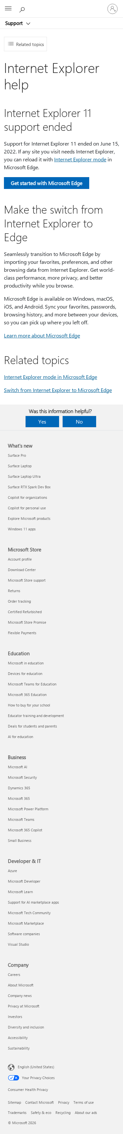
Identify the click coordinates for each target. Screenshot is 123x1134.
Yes (42, 421)
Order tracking (19, 601)
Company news (20, 995)
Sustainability (19, 1048)
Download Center (22, 569)
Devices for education (25, 673)
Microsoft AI (17, 766)
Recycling (63, 1112)
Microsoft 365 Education (27, 694)
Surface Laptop (19, 465)
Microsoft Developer (24, 881)
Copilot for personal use (27, 507)
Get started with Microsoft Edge (46, 182)
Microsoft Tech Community (29, 912)
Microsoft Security (22, 777)
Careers (14, 974)
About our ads (86, 1112)
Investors (15, 1016)
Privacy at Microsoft (23, 1006)
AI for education (20, 736)
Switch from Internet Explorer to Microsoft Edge (58, 389)
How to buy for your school (29, 705)
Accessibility (18, 1037)
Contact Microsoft (39, 1102)
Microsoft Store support (27, 580)
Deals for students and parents (32, 726)
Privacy (63, 1102)
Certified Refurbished (25, 611)
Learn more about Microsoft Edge (42, 335)
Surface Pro (17, 455)
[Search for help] (23, 8)
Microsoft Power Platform (28, 808)
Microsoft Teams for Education (32, 684)
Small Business (19, 840)
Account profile (20, 559)
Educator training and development (36, 715)
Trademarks (17, 1112)
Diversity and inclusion (26, 1027)
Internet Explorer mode (80, 159)
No (79, 421)
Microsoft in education (26, 662)
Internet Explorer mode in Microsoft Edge (50, 376)
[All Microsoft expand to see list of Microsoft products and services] (8, 9)
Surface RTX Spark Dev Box (29, 486)
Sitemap (14, 1102)
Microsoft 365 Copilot (25, 829)
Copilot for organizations (27, 497)
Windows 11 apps (22, 528)
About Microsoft (20, 985)
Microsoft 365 (19, 798)
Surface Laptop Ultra (24, 476)
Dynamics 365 (19, 787)
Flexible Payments (22, 632)
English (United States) (36, 1066)
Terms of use (83, 1102)
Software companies (24, 933)
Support (14, 23)
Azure (12, 870)
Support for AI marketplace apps (33, 902)
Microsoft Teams (21, 819)
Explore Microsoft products (29, 518)
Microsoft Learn (20, 891)
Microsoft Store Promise (27, 622)
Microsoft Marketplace (26, 923)
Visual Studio (18, 944)
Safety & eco (41, 1112)
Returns (14, 590)
